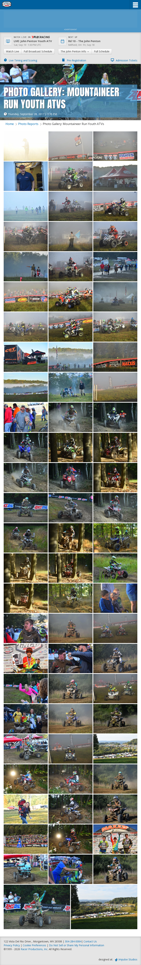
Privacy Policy (12, 945)
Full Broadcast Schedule (38, 51)
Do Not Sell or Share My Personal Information (76, 945)
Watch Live (12, 51)
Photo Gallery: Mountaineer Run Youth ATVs (73, 124)
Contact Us (90, 941)
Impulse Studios (127, 959)
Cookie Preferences (35, 945)
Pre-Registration (76, 60)
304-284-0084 (73, 941)
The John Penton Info (74, 51)
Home (10, 124)
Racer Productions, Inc (34, 949)
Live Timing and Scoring (23, 60)
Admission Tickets (126, 60)
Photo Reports (28, 124)
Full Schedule (101, 51)
